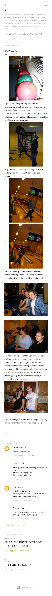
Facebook (10, 34)
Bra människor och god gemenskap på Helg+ (23, 544)
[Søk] (46, 4)
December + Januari (19, 565)
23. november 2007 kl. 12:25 (24, 519)
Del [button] (5, 433)
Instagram (35, 34)
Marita (16, 487)
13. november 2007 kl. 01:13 (24, 456)
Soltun (9, 10)
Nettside (23, 34)
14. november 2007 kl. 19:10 (24, 500)
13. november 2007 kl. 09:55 (24, 479)
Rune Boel (18, 447)
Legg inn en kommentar (15, 525)
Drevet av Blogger (28, 587)
